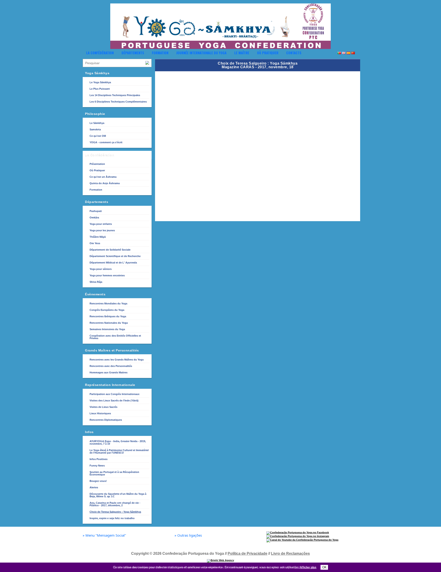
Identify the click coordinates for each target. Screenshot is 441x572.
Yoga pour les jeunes (102, 230)
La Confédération (100, 52)
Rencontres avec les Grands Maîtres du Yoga (117, 359)
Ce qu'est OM (98, 135)
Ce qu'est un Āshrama (103, 176)
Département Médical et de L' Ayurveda (113, 262)
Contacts (293, 52)
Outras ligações (188, 535)
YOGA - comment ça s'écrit (106, 142)
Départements (133, 52)
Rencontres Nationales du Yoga (109, 322)
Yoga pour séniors (101, 269)
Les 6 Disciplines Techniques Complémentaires (118, 101)
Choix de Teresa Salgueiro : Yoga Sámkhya (115, 511)
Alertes (94, 487)
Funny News (97, 465)
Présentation (97, 164)
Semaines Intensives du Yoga (107, 329)
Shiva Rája (96, 281)
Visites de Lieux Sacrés (103, 407)
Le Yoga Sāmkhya (100, 82)
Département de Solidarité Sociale (110, 249)
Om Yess (95, 243)
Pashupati (96, 211)
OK (324, 567)
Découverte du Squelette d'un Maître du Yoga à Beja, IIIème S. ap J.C (118, 495)
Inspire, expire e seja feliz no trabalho (112, 518)
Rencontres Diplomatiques (106, 419)
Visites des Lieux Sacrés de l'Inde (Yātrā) (114, 400)
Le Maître (241, 52)
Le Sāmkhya (97, 123)
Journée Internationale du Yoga (201, 52)
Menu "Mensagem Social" (104, 535)
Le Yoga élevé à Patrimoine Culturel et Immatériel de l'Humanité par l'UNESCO (119, 451)
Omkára (94, 217)
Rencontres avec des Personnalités (111, 366)
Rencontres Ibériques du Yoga (108, 316)
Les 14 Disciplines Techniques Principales (115, 95)
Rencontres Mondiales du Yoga (108, 303)
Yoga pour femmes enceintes (107, 275)
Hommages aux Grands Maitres (108, 372)
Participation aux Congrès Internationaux (114, 394)
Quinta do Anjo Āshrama (105, 183)
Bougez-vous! (98, 481)
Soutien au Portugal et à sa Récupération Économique (114, 473)
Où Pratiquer (267, 52)
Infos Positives (98, 459)
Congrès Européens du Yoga (107, 310)
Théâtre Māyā (98, 236)
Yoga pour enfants (101, 224)
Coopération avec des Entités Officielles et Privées (115, 337)
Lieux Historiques (100, 413)
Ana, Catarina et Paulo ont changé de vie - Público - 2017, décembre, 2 (115, 504)
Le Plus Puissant (100, 88)
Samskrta (95, 129)
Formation (160, 52)
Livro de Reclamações (290, 553)
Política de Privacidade (247, 553)
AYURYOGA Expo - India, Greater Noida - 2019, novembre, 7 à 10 (118, 442)
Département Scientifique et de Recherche (115, 256)
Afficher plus (308, 567)
